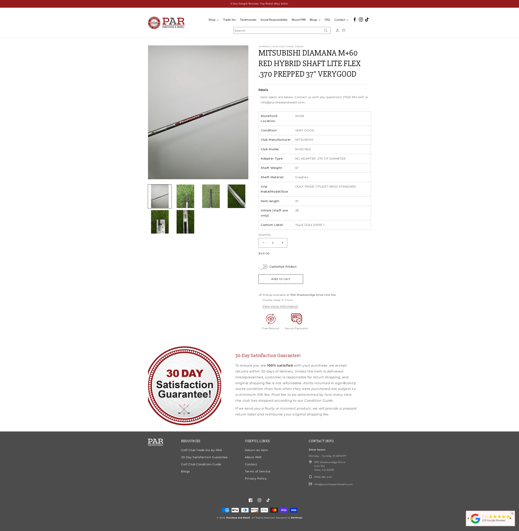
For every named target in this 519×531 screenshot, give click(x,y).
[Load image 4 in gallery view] (236, 196)
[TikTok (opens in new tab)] (367, 19)
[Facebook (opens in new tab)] (355, 19)
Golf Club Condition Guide (201, 464)
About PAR (253, 457)
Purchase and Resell (238, 517)
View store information (280, 306)
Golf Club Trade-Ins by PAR (201, 450)
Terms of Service (257, 471)
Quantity (264, 234)
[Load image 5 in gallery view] (160, 222)
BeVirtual (296, 517)
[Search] (325, 30)
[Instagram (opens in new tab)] (361, 19)
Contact (251, 464)
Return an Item (256, 450)
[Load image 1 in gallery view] (160, 196)
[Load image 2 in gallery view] (185, 196)
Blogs (185, 471)
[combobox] (282, 30)
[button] (314, 90)
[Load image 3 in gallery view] (211, 196)
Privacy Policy (256, 478)
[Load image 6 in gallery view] (185, 222)
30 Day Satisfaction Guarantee (204, 457)
